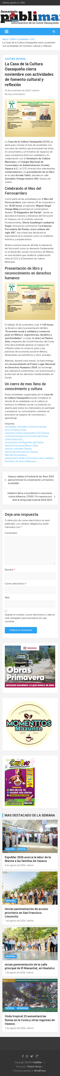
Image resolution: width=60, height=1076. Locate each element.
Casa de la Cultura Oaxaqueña (20, 433)
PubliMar (37, 1062)
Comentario (11, 533)
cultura (10, 59)
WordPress (40, 1070)
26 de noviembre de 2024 (17, 90)
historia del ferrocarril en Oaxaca (21, 452)
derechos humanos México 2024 (21, 445)
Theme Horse (34, 1066)
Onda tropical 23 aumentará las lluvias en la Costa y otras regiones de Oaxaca (30, 1020)
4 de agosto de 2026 (15, 865)
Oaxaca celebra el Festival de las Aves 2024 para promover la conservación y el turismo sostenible (31, 480)
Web (7, 597)
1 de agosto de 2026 (15, 920)
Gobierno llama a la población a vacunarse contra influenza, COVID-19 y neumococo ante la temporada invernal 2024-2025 (30, 496)
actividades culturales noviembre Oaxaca (25, 426)
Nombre (10, 569)
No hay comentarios (15, 94)
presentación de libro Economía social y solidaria (29, 458)
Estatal (21, 59)
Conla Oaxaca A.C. (14, 439)
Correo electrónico (15, 583)
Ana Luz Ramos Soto (15, 430)
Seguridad (22, 1008)
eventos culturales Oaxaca (18, 448)
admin (35, 90)
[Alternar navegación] (6, 31)
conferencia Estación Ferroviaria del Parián (26, 436)
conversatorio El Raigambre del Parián (24, 442)
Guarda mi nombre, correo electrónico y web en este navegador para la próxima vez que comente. (30, 618)
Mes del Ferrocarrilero (16, 455)
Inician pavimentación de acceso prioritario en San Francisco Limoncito (26, 912)
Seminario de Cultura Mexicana (20, 461)
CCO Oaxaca (42, 433)
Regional (11, 901)
